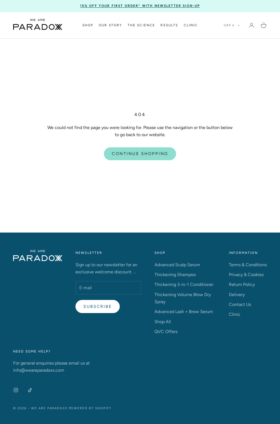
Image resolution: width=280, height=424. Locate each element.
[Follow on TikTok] (30, 390)
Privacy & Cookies (246, 274)
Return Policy (242, 284)
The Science (141, 25)
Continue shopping (140, 153)
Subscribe (97, 306)
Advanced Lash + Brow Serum (183, 311)
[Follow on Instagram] (16, 390)
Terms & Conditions (248, 264)
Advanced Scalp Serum (177, 264)
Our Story (110, 25)
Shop (88, 25)
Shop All (162, 321)
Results (169, 25)
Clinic (191, 25)
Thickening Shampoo (175, 274)
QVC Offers (165, 331)
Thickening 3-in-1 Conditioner (183, 284)
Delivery (237, 294)
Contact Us (240, 304)
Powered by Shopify (90, 408)
